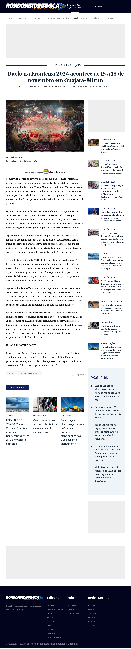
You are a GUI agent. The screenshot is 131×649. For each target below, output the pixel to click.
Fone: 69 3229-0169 (14, 610)
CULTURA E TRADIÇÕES (29, 373)
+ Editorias (96, 18)
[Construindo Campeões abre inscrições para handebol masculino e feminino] (93, 304)
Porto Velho (108, 140)
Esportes (51, 633)
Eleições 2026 (108, 161)
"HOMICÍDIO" (39, 416)
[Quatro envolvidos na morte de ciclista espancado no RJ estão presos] (45, 404)
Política (36, 18)
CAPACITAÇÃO (67, 416)
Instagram (92, 613)
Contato (110, 18)
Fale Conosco (73, 613)
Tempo (9, 416)
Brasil (49, 625)
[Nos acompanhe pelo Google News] (45, 172)
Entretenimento (54, 637)
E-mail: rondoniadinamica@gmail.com (23, 606)
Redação (71, 609)
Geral (75, 18)
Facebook (92, 605)
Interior (84, 18)
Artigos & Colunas (52, 18)
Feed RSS (92, 625)
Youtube (91, 621)
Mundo (50, 629)
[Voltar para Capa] (36, 6)
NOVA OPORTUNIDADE (111, 301)
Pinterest (92, 617)
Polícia (66, 18)
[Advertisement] (106, 517)
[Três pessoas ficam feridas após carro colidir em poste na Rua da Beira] (93, 142)
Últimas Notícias (23, 18)
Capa (10, 18)
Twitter (91, 609)
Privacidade (72, 605)
